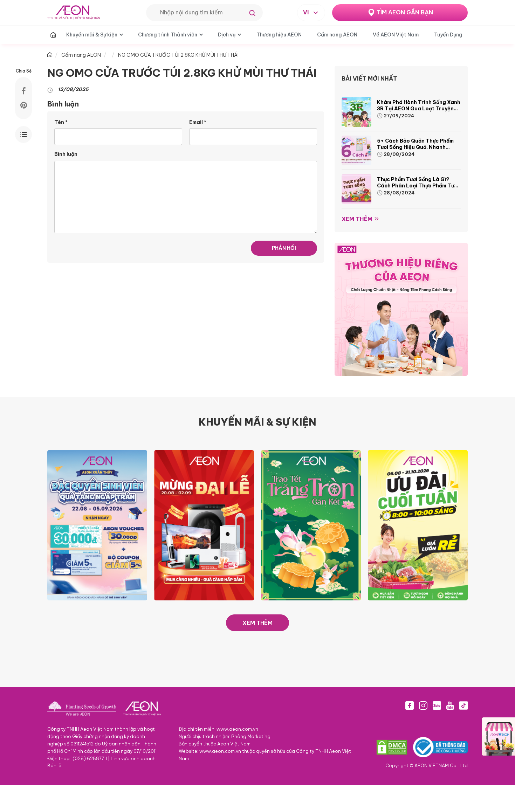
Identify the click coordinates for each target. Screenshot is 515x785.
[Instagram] (423, 705)
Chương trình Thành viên (167, 35)
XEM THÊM (257, 622)
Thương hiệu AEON (279, 35)
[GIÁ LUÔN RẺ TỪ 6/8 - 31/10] (418, 524)
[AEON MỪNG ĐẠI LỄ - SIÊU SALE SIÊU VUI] (204, 524)
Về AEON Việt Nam (396, 35)
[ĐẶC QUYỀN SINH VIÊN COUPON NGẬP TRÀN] (97, 524)
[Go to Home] (49, 55)
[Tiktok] (463, 705)
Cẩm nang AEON (337, 35)
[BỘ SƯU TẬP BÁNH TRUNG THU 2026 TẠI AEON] (311, 524)
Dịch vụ (226, 35)
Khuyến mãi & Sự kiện (91, 35)
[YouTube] (450, 705)
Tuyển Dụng (448, 35)
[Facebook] (409, 705)
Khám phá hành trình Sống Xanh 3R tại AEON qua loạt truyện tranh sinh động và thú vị (418, 108)
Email (197, 122)
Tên (61, 122)
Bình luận (65, 154)
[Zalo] (437, 705)
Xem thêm (357, 218)
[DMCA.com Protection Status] (392, 747)
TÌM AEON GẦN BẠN (405, 12)
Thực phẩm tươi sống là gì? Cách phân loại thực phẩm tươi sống (418, 185)
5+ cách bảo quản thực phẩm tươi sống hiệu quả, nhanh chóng (415, 147)
